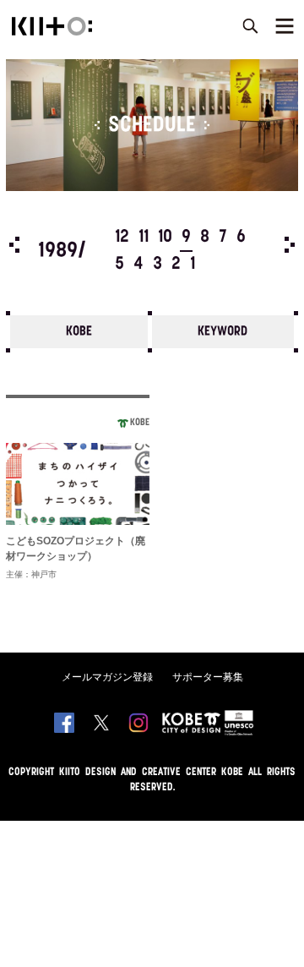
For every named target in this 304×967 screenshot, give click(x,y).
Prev (14, 245)
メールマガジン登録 (107, 677)
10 (165, 237)
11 (143, 237)
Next (290, 245)
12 (122, 237)
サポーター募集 (207, 677)
